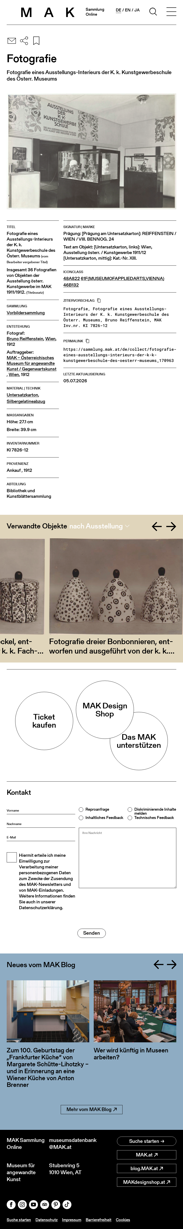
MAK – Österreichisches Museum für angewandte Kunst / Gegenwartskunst (31, 363)
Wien (50, 339)
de (118, 10)
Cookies (123, 1220)
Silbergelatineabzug (26, 401)
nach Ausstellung (96, 526)
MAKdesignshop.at (144, 1182)
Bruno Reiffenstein (25, 339)
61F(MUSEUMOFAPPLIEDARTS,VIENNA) (122, 278)
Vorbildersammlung (26, 313)
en (128, 10)
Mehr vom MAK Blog (89, 1109)
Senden (91, 933)
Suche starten (144, 1141)
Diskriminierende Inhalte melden (155, 811)
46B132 (71, 285)
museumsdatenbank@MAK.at (70, 1143)
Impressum (71, 1220)
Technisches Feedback (154, 818)
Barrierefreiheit (98, 1220)
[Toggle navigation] (171, 12)
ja (137, 10)
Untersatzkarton (22, 395)
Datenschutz (46, 1220)
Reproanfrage (97, 809)
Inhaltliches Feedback (104, 818)
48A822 (71, 278)
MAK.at (144, 1154)
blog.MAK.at (144, 1168)
